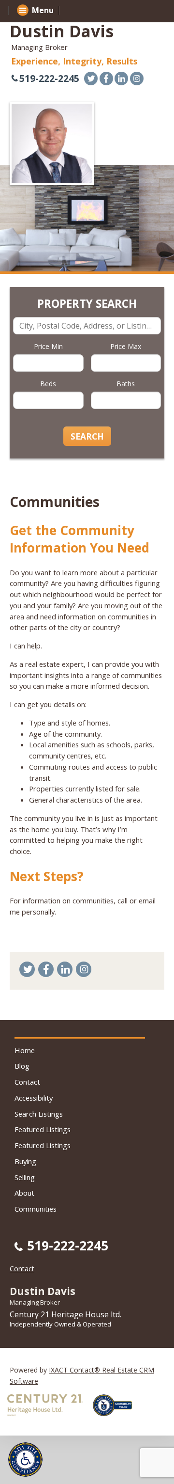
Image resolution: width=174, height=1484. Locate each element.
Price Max (125, 346)
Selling (24, 1177)
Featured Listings (42, 1129)
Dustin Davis (62, 31)
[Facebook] (106, 78)
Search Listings (38, 1114)
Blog (21, 1066)
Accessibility (33, 1098)
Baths (125, 383)
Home (24, 1050)
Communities (35, 1209)
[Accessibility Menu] (25, 1459)
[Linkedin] (121, 78)
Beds (48, 383)
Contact (27, 1082)
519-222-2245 (49, 78)
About (24, 1193)
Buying (25, 1161)
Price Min (48, 346)
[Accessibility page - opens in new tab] (116, 1418)
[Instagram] (137, 78)
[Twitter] (91, 78)
